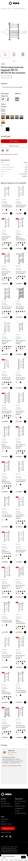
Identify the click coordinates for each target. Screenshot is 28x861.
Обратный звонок (8, 828)
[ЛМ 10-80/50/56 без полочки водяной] (14, 32)
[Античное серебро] (17, 117)
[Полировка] (17, 99)
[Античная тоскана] (7, 117)
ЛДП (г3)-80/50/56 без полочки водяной (6, 342)
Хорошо (23, 857)
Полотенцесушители (19, 8)
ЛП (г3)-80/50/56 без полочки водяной (6, 727)
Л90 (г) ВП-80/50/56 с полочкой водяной (6, 446)
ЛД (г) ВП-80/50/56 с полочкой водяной (7, 206)
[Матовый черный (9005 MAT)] (7, 129)
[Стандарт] (3, 99)
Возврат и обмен (20, 806)
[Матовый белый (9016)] (3, 129)
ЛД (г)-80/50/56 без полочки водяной (21, 206)
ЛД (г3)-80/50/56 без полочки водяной (6, 273)
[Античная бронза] (12, 117)
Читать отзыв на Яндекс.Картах (11, 765)
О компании (4, 819)
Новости (3, 821)
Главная (9, 8)
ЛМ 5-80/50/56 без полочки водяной (7, 307)
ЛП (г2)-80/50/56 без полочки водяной (20, 657)
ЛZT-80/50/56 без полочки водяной (20, 378)
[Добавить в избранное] (7, 150)
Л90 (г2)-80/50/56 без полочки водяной (20, 446)
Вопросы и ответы (6, 824)
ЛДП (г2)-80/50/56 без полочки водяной (20, 342)
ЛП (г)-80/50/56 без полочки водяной (7, 656)
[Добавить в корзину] (11, 213)
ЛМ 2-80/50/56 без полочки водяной (21, 272)
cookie (4, 858)
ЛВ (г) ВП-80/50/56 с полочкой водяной (7, 621)
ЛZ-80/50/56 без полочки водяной (6, 378)
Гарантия (17, 803)
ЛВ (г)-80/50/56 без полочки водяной (21, 551)
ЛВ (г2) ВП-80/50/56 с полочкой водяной (20, 622)
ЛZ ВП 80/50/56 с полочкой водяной (20, 726)
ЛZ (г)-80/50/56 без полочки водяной (7, 412)
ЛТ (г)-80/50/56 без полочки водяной (21, 480)
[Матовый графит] (21, 117)
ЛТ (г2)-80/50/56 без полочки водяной (20, 516)
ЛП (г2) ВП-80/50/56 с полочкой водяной (6, 692)
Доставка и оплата (20, 801)
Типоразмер (4, 83)
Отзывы (17, 811)
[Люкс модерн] (7, 99)
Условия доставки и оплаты (10, 154)
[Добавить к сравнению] (3, 150)
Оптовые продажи (20, 813)
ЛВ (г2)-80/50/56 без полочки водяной (6, 587)
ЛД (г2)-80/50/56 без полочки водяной (6, 238)
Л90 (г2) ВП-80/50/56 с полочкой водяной (6, 481)
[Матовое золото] (3, 122)
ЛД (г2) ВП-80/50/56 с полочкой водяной (20, 238)
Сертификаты (19, 808)
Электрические (5, 803)
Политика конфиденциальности (9, 850)
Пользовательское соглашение (9, 851)
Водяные (3, 801)
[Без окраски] (3, 110)
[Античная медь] (3, 117)
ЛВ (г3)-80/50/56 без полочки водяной (20, 587)
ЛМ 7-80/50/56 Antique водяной (20, 307)
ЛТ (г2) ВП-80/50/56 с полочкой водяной (6, 552)
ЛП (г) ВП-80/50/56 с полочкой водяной (21, 691)
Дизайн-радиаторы (6, 806)
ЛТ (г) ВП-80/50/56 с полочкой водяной (7, 515)
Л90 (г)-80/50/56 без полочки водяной (20, 413)
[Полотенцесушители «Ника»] (14, 3)
